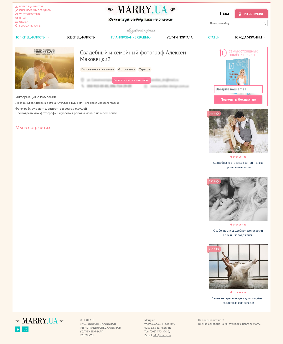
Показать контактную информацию (131, 80)
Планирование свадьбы (131, 37)
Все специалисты (80, 37)
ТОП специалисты (30, 37)
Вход (226, 13)
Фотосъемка (238, 156)
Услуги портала (180, 37)
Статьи (213, 37)
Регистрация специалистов (100, 327)
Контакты (87, 335)
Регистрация (253, 13)
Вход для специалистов (98, 323)
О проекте (87, 319)
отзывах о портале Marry (244, 323)
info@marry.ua (162, 335)
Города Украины (248, 37)
